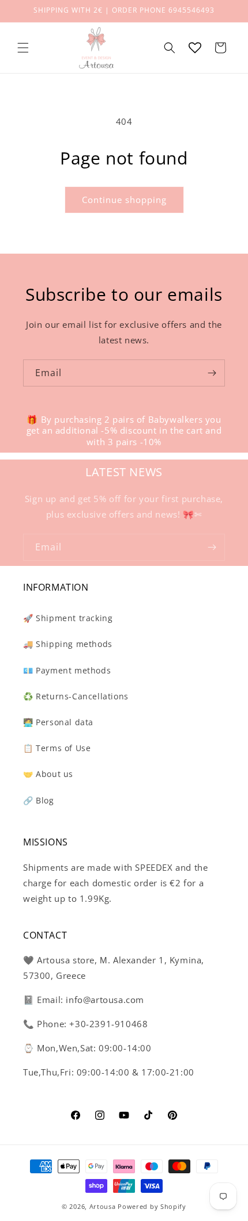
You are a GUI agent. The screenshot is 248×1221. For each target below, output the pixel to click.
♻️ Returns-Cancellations (76, 696)
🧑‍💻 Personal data (58, 722)
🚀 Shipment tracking (67, 618)
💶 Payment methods (67, 670)
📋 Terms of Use (57, 747)
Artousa (102, 1206)
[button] (23, 47)
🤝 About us (48, 773)
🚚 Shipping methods (67, 643)
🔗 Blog (38, 800)
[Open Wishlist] (195, 47)
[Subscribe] (211, 372)
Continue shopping (124, 199)
